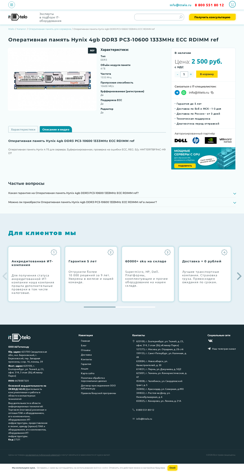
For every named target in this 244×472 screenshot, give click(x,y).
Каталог (21, 28)
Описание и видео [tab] (55, 129)
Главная (85, 340)
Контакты (86, 359)
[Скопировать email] (212, 92)
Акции (84, 368)
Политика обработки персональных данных (94, 379)
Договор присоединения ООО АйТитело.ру (98, 387)
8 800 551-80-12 (145, 409)
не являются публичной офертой (42, 455)
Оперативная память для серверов (50, 28)
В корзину (207, 74)
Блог (83, 345)
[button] (239, 276)
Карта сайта (87, 373)
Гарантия (86, 363)
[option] (52, 79)
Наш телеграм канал (224, 348)
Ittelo (11, 28)
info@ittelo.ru (181, 5)
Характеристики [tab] (23, 129)
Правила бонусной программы (98, 393)
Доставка (86, 354)
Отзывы (85, 349)
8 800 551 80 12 (209, 5)
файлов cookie (100, 468)
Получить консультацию (212, 17)
